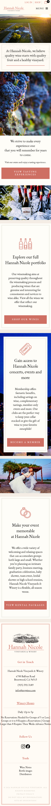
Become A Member (25, 442)
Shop (38, 2)
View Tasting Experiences (25, 173)
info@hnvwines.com (25, 690)
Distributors (26, 774)
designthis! (30, 801)
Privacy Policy (25, 794)
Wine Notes (25, 767)
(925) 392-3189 (25, 685)
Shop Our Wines (25, 319)
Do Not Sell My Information (25, 797)
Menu (40, 8)
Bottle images (25, 771)
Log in (28, 2)
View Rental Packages (25, 605)
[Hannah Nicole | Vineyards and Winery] (14, 9)
